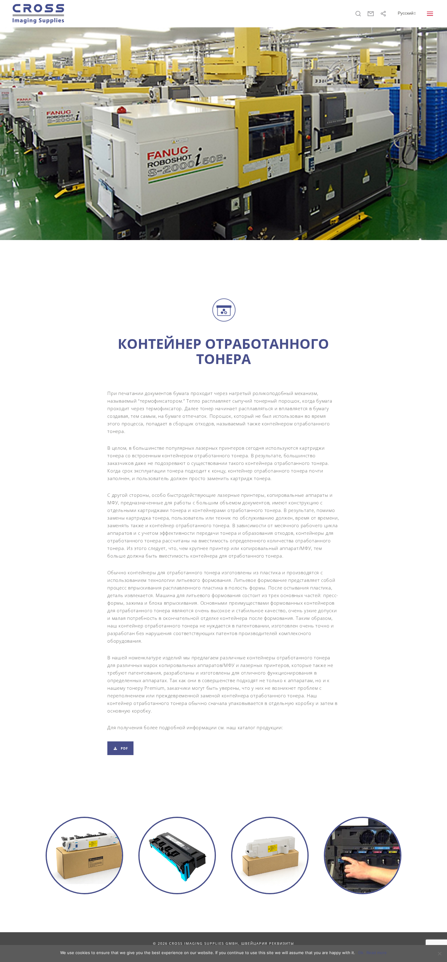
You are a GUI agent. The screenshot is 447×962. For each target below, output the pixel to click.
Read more (376, 952)
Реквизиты (281, 943)
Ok (360, 952)
